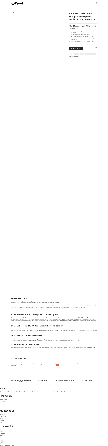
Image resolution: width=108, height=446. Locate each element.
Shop (54, 3)
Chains (82, 54)
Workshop (68, 3)
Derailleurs (87, 54)
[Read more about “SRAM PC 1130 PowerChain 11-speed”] (65, 372)
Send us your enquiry (75, 48)
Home (40, 3)
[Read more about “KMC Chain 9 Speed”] (86, 372)
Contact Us (77, 3)
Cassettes (77, 54)
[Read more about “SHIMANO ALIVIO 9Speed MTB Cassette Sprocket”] (21, 372)
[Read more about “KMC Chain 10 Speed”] (43, 372)
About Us (47, 3)
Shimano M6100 (75, 56)
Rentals (60, 3)
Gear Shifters (93, 54)
